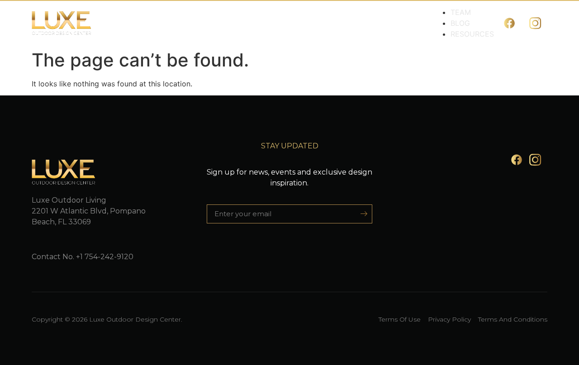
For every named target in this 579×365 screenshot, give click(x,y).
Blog (460, 23)
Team (461, 12)
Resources (472, 33)
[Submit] (361, 214)
